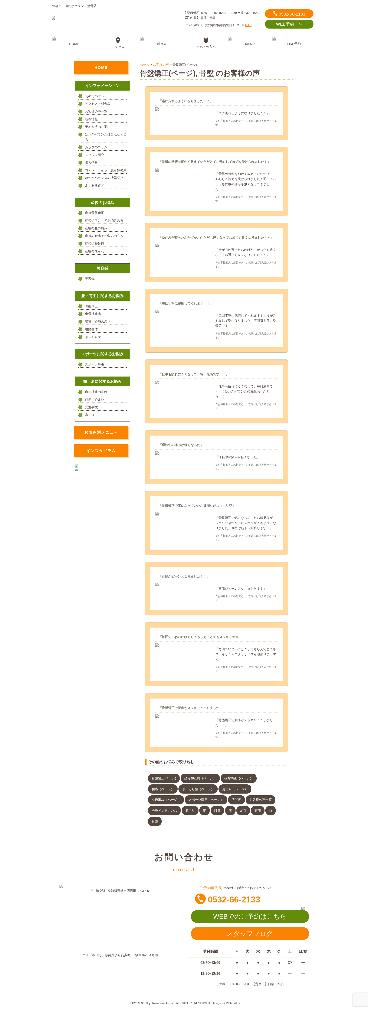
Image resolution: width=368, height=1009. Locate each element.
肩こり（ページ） (235, 789)
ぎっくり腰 (93, 337)
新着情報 (91, 119)
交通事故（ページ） (166, 799)
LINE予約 (294, 44)
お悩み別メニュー (101, 432)
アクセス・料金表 (98, 103)
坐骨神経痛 (93, 314)
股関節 (236, 799)
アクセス (118, 47)
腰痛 (217, 810)
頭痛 (257, 810)
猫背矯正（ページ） (238, 778)
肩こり (190, 810)
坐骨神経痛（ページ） (200, 778)
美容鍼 (90, 278)
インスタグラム (101, 451)
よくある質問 (94, 185)
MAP (248, 25)
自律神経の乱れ (96, 392)
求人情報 (91, 162)
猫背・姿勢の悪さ (98, 321)
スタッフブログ (250, 933)
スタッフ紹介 (94, 155)
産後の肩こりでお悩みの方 (104, 220)
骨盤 (155, 821)
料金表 (162, 44)
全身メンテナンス (164, 810)
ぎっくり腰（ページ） (198, 789)
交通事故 (91, 407)
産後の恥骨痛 (94, 243)
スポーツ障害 (94, 364)
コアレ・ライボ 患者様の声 (105, 170)
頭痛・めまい (94, 399)
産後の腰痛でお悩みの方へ (104, 236)
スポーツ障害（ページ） (206, 799)
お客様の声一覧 (260, 799)
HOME (74, 44)
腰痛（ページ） (163, 789)
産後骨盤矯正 (94, 213)
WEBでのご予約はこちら (250, 916)
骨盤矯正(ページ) (164, 778)
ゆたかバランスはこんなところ (105, 137)
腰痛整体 (91, 329)
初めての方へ (206, 47)
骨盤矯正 (91, 306)
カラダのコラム (96, 147)
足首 (243, 810)
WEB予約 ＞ (289, 24)
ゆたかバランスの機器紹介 (104, 178)
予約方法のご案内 (98, 126)
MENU (250, 44)
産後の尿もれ (94, 251)
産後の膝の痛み (96, 228)
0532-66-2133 (292, 14)
